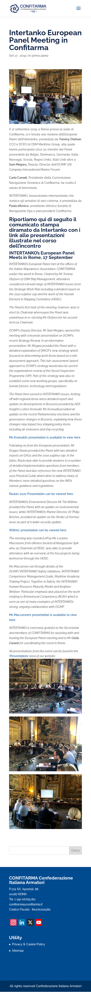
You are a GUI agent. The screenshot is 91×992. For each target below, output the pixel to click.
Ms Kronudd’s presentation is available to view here (44, 437)
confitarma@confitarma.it (26, 904)
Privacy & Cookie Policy (28, 944)
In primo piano (38, 55)
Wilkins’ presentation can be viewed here (37, 530)
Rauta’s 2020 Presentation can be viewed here (41, 494)
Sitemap (18, 950)
